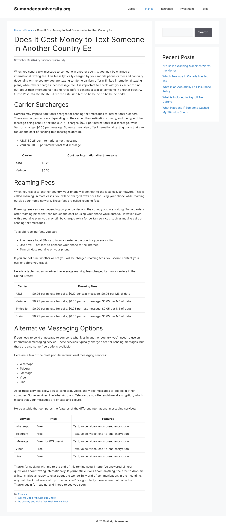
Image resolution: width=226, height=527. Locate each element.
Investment (187, 8)
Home (18, 30)
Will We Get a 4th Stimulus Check (37, 497)
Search (203, 32)
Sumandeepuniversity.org (42, 8)
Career (132, 8)
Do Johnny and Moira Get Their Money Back (43, 501)
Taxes (204, 8)
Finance (148, 8)
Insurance (166, 8)
